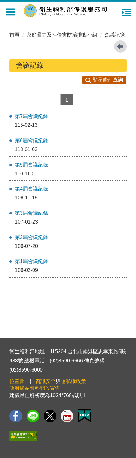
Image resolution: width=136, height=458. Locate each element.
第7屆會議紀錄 (31, 116)
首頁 (14, 35)
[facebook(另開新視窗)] (15, 416)
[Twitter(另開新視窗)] (50, 416)
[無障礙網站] (23, 436)
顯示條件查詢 (108, 79)
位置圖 (17, 381)
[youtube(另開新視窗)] (67, 416)
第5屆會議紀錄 (31, 164)
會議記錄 (114, 35)
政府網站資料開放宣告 (34, 388)
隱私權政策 (73, 381)
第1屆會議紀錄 (31, 261)
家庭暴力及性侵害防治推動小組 (62, 35)
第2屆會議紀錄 (31, 237)
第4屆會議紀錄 (31, 188)
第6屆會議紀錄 (31, 140)
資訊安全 (45, 381)
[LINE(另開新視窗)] (33, 416)
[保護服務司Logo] (69, 9)
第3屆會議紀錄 (31, 213)
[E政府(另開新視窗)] (84, 416)
